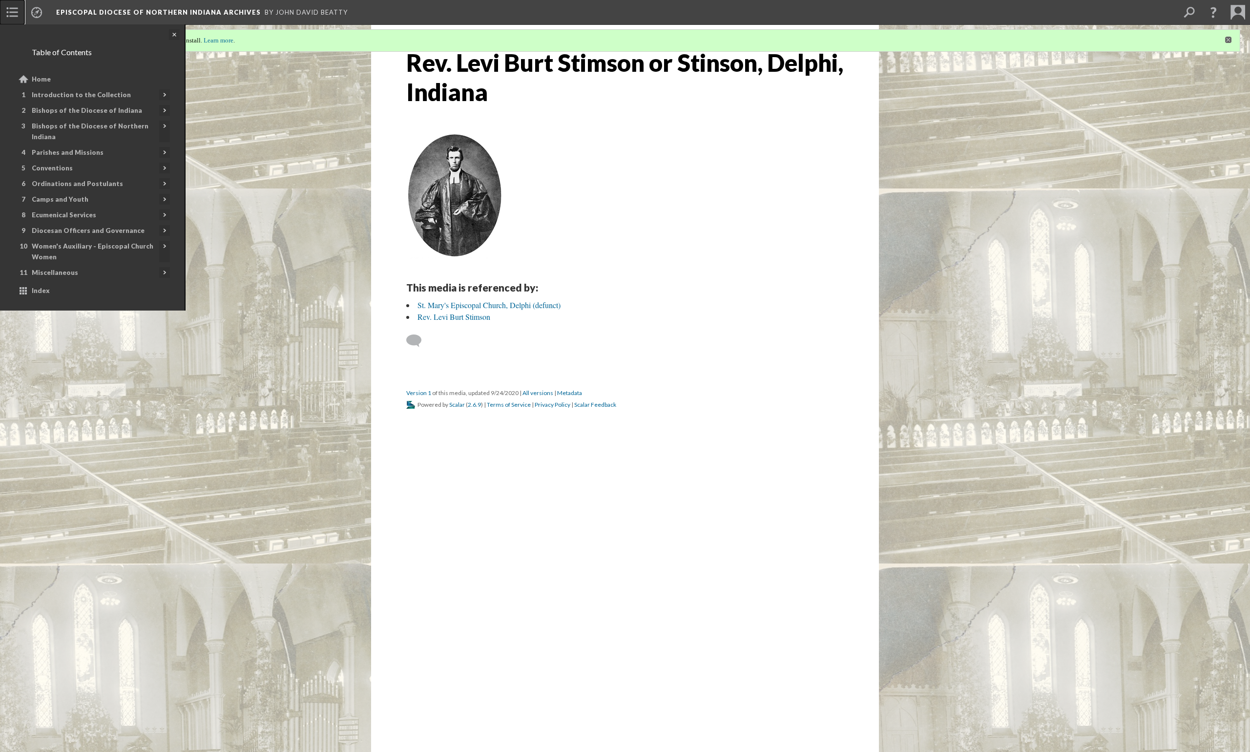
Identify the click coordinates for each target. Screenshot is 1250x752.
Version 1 (418, 393)
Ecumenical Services (64, 215)
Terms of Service (509, 404)
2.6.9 (474, 404)
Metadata (569, 393)
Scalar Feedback (595, 404)
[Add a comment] (418, 340)
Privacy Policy (552, 404)
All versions (537, 393)
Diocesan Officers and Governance (88, 230)
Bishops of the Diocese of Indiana (87, 110)
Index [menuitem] (41, 290)
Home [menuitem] (41, 79)
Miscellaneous (55, 272)
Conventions (52, 168)
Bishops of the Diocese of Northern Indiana (90, 131)
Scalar (457, 404)
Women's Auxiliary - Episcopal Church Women (92, 251)
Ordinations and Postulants (77, 184)
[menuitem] (12, 12)
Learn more (218, 40)
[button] (1213, 12)
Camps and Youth (60, 199)
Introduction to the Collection (81, 95)
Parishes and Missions (68, 152)
